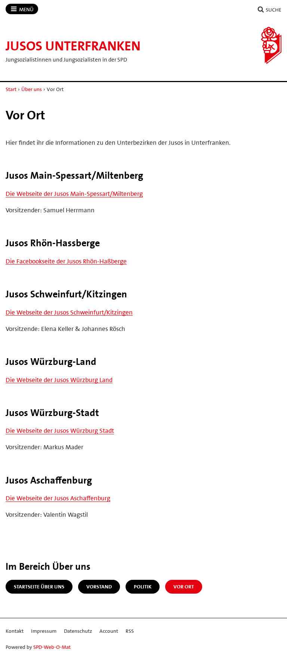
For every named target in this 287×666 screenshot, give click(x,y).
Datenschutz (78, 631)
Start (11, 89)
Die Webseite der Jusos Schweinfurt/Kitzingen (69, 312)
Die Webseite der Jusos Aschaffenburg (58, 498)
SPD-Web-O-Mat (52, 647)
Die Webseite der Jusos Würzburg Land (59, 380)
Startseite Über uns (39, 586)
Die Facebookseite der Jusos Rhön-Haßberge (66, 261)
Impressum (43, 631)
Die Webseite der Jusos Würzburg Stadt (60, 430)
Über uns (31, 89)
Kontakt (15, 631)
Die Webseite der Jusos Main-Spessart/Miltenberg (74, 194)
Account (108, 631)
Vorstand (99, 586)
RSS (130, 631)
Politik (142, 586)
